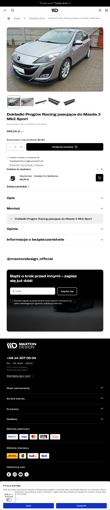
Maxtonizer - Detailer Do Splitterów (39, 176)
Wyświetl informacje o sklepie (26, 165)
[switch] (9, 499)
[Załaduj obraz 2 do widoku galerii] (27, 102)
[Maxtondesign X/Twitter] (26, 475)
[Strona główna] (9, 18)
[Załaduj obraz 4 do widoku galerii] (54, 102)
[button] (5, 10)
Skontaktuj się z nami (18, 376)
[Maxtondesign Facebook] (9, 475)
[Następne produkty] (101, 169)
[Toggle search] (12, 10)
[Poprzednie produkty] (97, 169)
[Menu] (13, 492)
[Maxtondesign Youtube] (21, 475)
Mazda (17, 18)
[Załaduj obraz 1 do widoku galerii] (13, 102)
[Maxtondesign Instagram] (15, 475)
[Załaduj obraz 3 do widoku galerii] (41, 102)
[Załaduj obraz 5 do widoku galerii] (68, 102)
